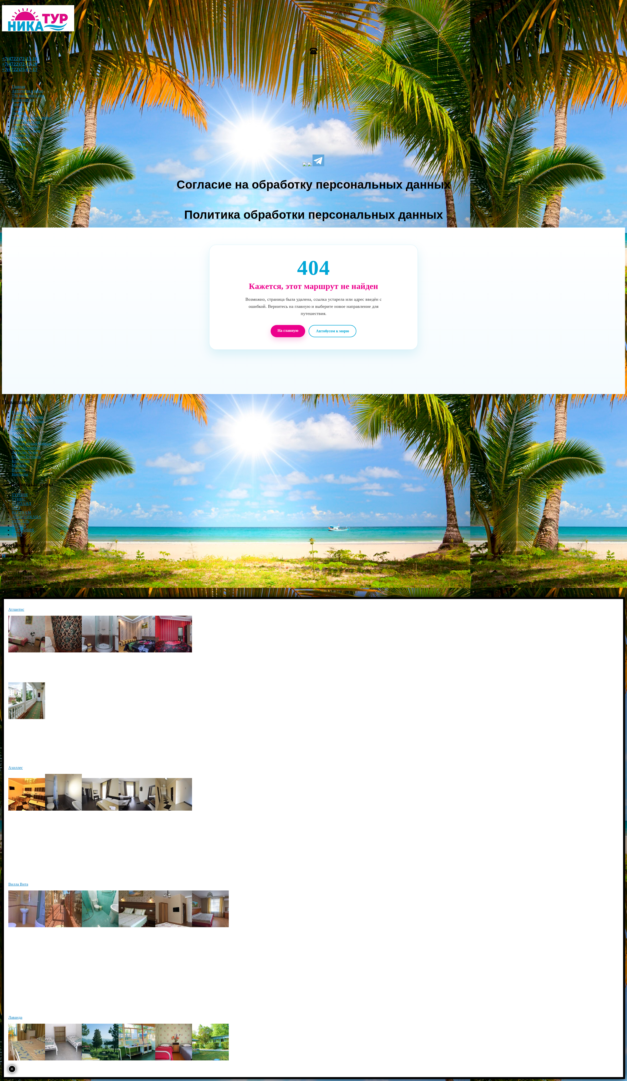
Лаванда (15, 1017)
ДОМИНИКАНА (26, 517)
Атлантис (16, 609)
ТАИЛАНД (21, 504)
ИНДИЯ (19, 526)
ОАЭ (16, 508)
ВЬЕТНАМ (21, 512)
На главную (287, 330)
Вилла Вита (18, 884)
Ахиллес (15, 768)
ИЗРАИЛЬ (20, 521)
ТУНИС (18, 499)
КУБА (17, 534)
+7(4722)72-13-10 (19, 58)
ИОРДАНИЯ (23, 530)
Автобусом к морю (332, 331)
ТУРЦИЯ (20, 495)
